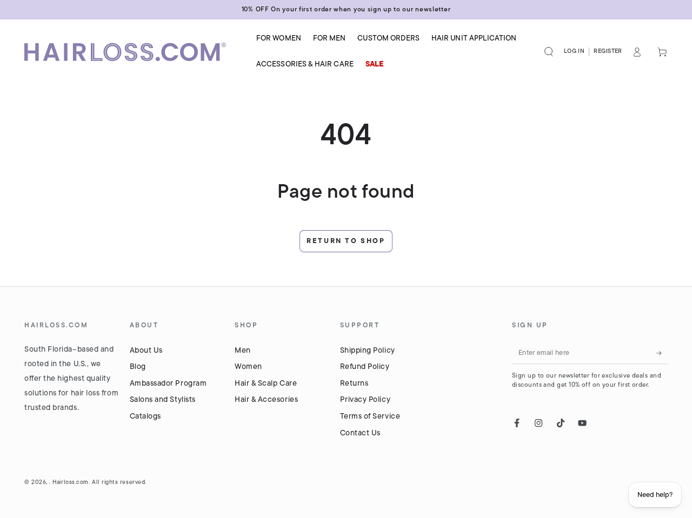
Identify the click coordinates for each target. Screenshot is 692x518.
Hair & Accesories (266, 400)
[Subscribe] (662, 353)
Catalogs (145, 417)
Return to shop (346, 241)
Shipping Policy (367, 351)
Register (608, 52)
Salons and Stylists (163, 400)
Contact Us (360, 433)
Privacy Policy (365, 400)
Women (248, 367)
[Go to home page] (132, 52)
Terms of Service (370, 417)
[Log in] (637, 52)
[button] (549, 52)
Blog (138, 367)
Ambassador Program (168, 384)
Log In (574, 52)
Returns (354, 384)
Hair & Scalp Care (266, 384)
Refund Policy (365, 367)
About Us (146, 351)
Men (243, 351)
